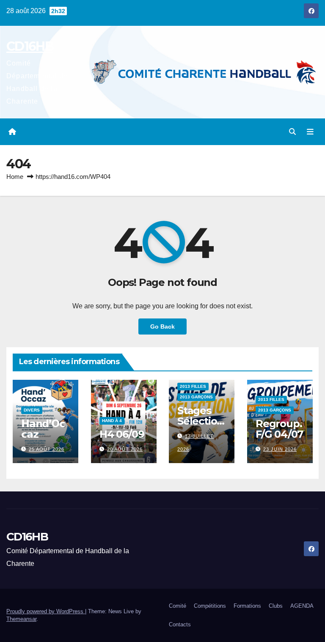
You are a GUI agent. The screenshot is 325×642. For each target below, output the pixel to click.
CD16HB (29, 46)
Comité (177, 606)
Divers (32, 410)
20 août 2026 (125, 449)
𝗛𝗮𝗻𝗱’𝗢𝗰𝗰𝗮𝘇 (43, 428)
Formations (247, 606)
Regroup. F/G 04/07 (279, 428)
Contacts (180, 624)
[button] (292, 131)
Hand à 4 (112, 420)
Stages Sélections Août (200, 421)
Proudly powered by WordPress (45, 611)
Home (14, 176)
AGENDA (302, 606)
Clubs (276, 606)
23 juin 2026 (280, 449)
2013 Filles (193, 386)
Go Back (162, 326)
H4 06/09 (121, 434)
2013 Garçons (196, 397)
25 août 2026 (46, 449)
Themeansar (21, 619)
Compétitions (210, 606)
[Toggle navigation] (310, 132)
